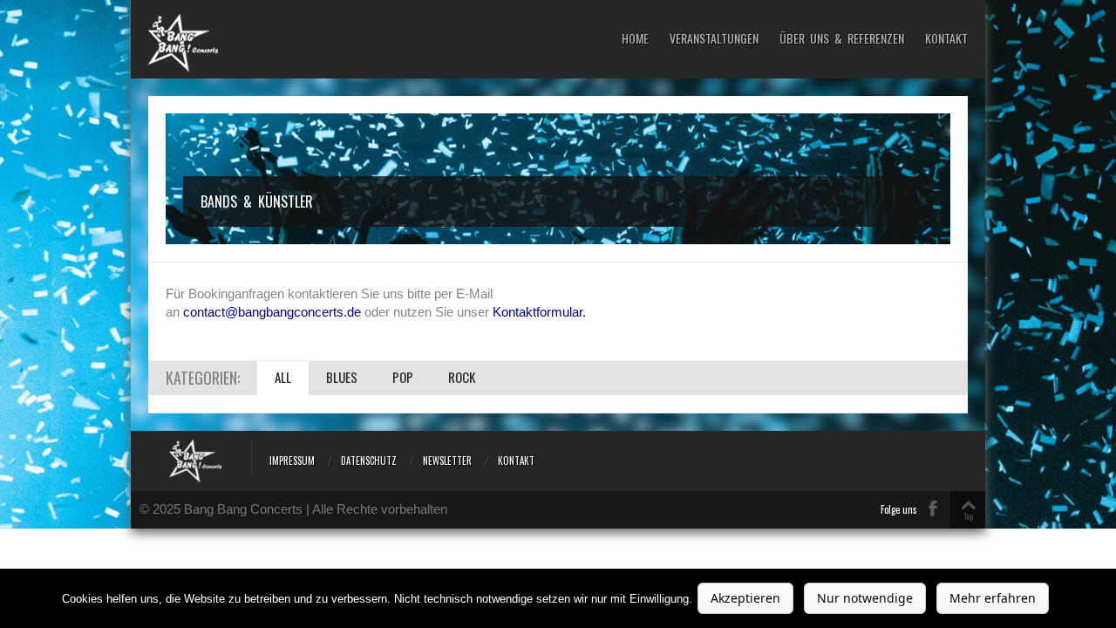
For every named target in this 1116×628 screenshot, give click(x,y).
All (283, 376)
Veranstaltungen (714, 39)
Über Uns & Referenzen (841, 39)
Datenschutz (369, 461)
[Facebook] (933, 509)
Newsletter (447, 461)
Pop (402, 376)
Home (635, 39)
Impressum (292, 461)
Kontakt (946, 39)
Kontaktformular (537, 311)
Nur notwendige (865, 598)
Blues (341, 376)
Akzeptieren (745, 598)
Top (968, 515)
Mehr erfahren (992, 598)
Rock (461, 376)
